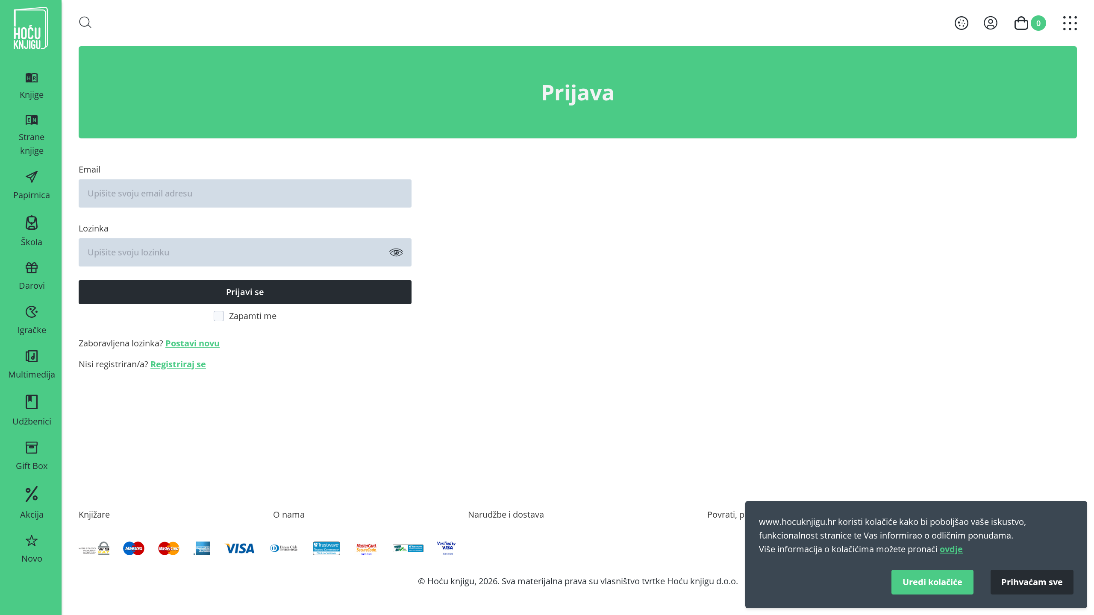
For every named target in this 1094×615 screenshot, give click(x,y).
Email (89, 169)
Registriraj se (178, 364)
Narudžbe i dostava (506, 514)
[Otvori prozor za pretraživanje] (85, 22)
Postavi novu (192, 343)
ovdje (951, 549)
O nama (289, 514)
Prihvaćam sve (1032, 582)
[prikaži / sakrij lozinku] (396, 252)
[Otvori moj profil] (990, 23)
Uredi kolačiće (932, 582)
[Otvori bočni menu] (1070, 23)
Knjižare (94, 514)
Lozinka (94, 228)
